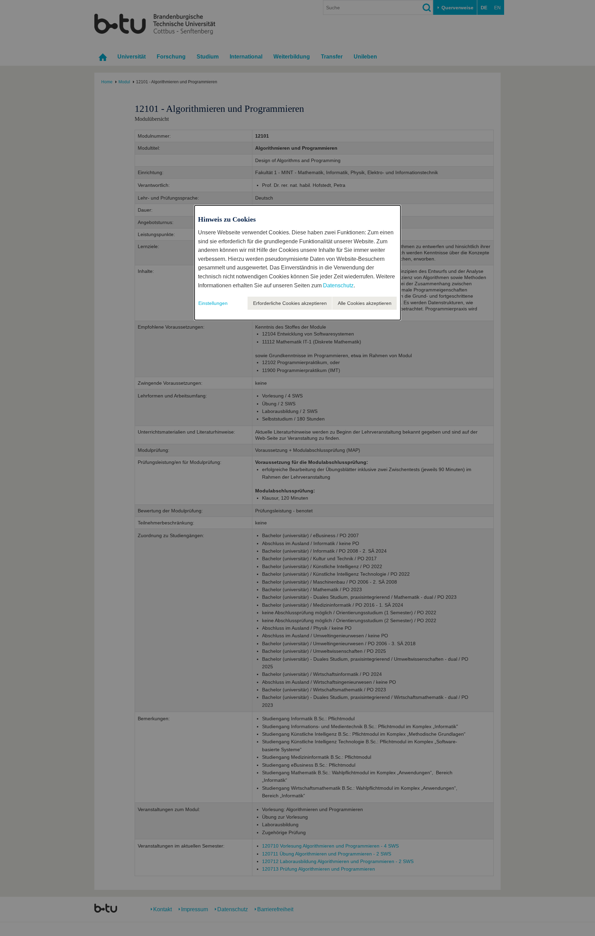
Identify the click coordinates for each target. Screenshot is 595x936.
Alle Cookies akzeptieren (365, 303)
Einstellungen (213, 303)
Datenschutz (338, 285)
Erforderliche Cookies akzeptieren (290, 303)
